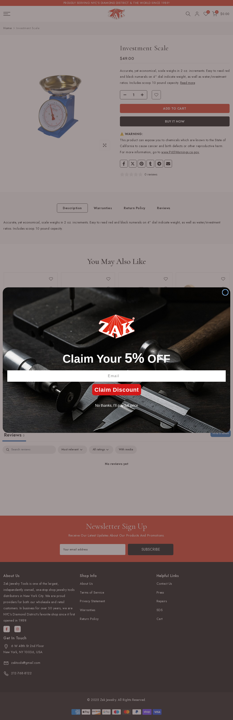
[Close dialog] (225, 292)
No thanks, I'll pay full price (116, 405)
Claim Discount (116, 389)
